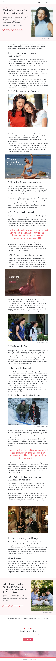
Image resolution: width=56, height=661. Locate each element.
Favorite (7, 29)
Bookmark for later (19, 29)
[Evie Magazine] (5, 2)
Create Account (28, 639)
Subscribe (34, 659)
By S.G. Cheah (5, 25)
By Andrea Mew (6, 602)
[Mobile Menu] (52, 2)
